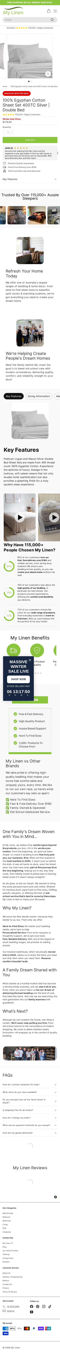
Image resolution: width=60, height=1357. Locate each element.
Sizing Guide (8, 1258)
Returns (6, 1280)
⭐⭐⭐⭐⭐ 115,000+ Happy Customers (21, 114)
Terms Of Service (10, 1292)
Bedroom (6, 1217)
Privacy (6, 1288)
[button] (2, 153)
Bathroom (7, 1221)
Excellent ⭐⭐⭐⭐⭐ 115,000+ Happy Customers (30, 28)
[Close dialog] (30, 660)
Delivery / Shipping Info (12, 1277)
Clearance (7, 1232)
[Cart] (48, 11)
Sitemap (6, 1254)
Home (5, 86)
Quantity (7, 127)
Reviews (6, 1262)
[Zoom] (48, 74)
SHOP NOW (18, 679)
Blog (4, 1247)
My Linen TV (8, 1243)
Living (5, 1224)
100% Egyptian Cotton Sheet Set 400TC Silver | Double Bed (33, 86)
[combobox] (30, 20)
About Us (6, 1273)
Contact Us (7, 1284)
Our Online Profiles (10, 1251)
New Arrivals (8, 1213)
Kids (4, 1228)
